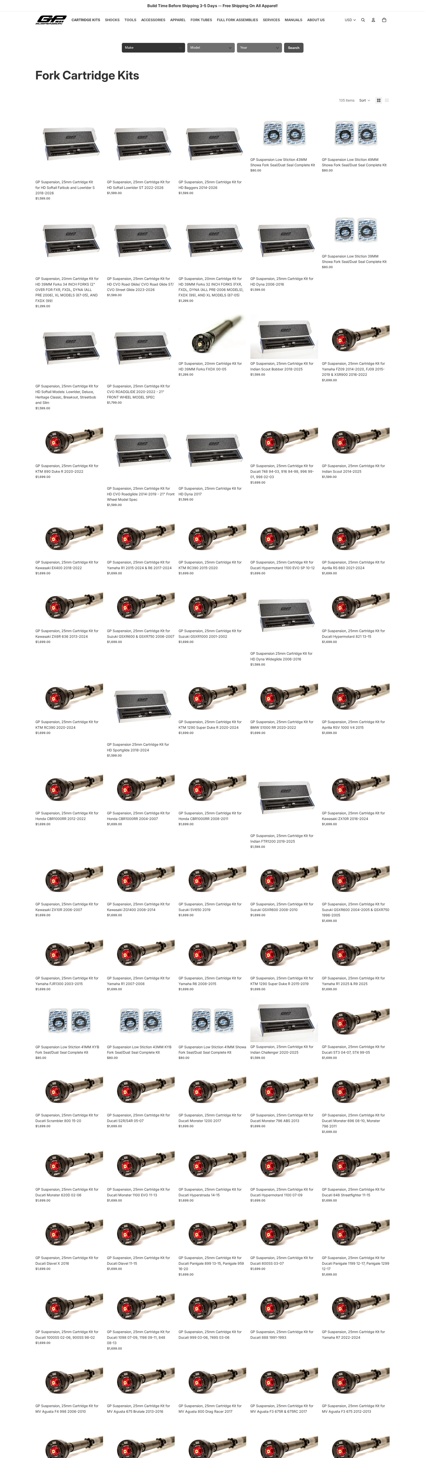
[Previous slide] (42, 143)
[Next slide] (95, 143)
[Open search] (363, 20)
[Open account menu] (373, 20)
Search (294, 48)
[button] (364, 100)
